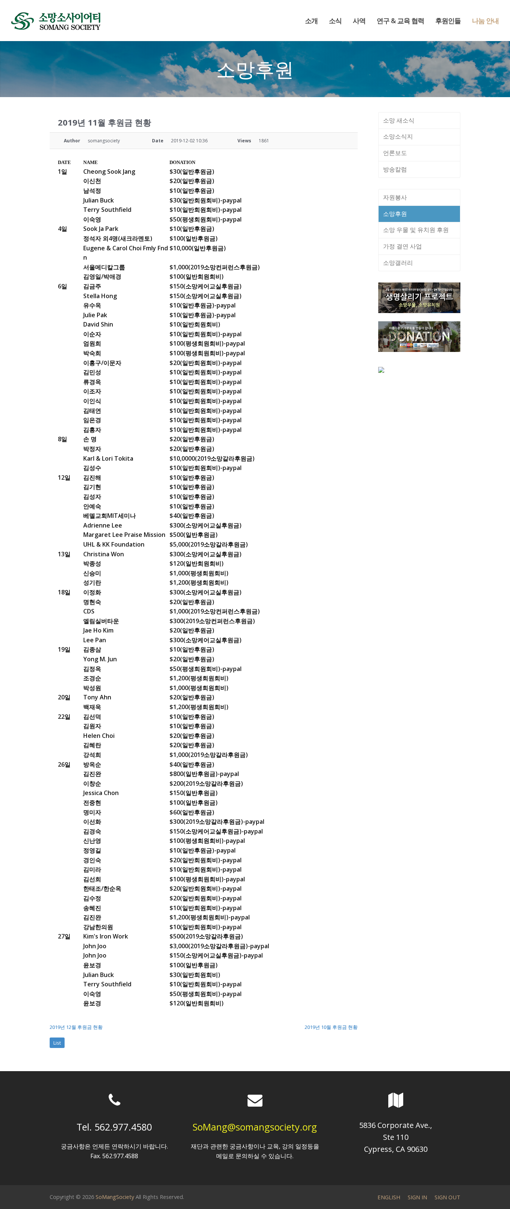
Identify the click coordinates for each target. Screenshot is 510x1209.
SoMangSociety (115, 1196)
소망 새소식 (398, 120)
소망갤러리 (398, 263)
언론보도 (395, 153)
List (57, 1042)
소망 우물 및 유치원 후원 (416, 230)
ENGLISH (388, 1197)
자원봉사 (395, 197)
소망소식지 (398, 136)
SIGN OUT (447, 1197)
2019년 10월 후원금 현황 (331, 1027)
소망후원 (395, 214)
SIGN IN (417, 1197)
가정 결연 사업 (402, 246)
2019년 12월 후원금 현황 (76, 1027)
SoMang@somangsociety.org (255, 1126)
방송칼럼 (395, 169)
